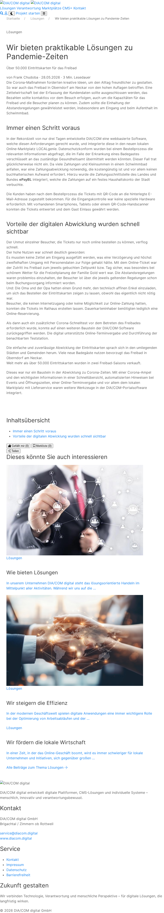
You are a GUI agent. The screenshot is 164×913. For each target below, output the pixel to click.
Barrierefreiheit (18, 875)
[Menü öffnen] (44, 13)
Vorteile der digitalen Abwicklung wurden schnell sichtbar (59, 436)
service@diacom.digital (19, 833)
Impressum (15, 865)
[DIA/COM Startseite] (30, 2)
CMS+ (67, 8)
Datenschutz (16, 870)
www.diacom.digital (16, 838)
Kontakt (79, 8)
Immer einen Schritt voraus (34, 431)
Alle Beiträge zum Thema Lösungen (35, 767)
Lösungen (8, 8)
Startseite (13, 18)
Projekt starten (28, 13)
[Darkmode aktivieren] (12, 13)
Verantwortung (29, 8)
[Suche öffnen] (2, 13)
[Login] (6, 13)
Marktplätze (51, 8)
